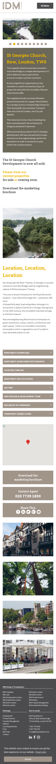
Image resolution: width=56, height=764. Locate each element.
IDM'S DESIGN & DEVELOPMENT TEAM (22, 396)
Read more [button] (40, 752)
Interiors (6, 724)
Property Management (11, 721)
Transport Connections (17, 413)
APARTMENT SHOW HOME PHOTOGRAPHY (24, 361)
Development (8, 716)
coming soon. (28, 180)
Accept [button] (28, 759)
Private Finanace (9, 718)
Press (5, 729)
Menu (46, 5)
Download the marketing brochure (21, 190)
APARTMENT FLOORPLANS (16, 352)
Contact (6, 734)
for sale (8, 180)
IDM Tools (6, 732)
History (8, 387)
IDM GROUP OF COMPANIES (17, 405)
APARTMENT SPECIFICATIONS (18, 378)
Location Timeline (14, 370)
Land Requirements (10, 726)
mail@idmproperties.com (39, 732)
